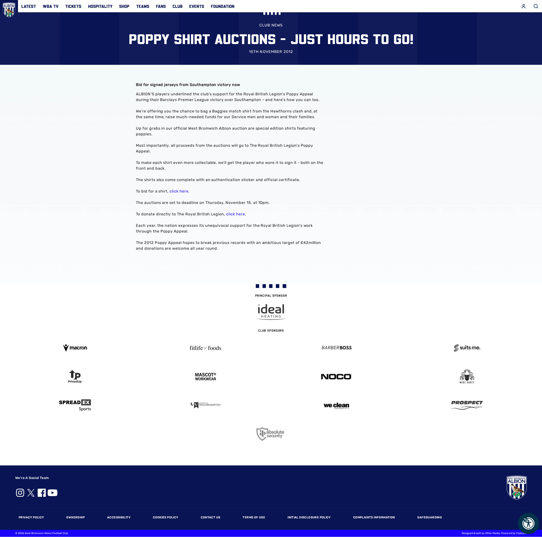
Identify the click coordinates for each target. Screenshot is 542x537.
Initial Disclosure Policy (309, 517)
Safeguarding (429, 517)
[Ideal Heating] (271, 312)
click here (179, 191)
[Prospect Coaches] (467, 405)
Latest (28, 6)
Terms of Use (254, 517)
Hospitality (100, 6)
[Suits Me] (467, 348)
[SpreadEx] (75, 405)
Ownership (75, 517)
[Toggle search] (536, 6)
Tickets (73, 6)
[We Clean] (336, 405)
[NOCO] (336, 376)
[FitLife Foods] (206, 348)
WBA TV (50, 6)
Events (196, 6)
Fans (161, 6)
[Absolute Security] (271, 434)
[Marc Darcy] (467, 376)
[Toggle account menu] (523, 6)
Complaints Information (374, 517)
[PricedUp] (75, 377)
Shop (124, 6)
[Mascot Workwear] (206, 377)
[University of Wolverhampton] (206, 405)
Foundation (222, 6)
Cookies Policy (165, 517)
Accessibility (118, 517)
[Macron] (75, 348)
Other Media (492, 533)
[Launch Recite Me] (528, 523)
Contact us (210, 517)
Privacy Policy (31, 517)
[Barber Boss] (336, 348)
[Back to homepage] (9, 9)
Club (178, 6)
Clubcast (521, 533)
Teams (142, 6)
